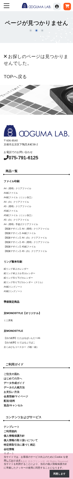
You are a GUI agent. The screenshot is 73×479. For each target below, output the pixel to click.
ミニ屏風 (8, 320)
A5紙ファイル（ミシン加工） (19, 215)
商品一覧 (12, 171)
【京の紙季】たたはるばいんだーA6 (22, 338)
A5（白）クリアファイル (16, 220)
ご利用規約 (10, 431)
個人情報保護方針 (14, 435)
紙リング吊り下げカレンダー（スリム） (24, 282)
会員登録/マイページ (16, 396)
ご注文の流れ (11, 373)
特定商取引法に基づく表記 (19, 444)
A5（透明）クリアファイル (17, 206)
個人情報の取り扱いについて (21, 440)
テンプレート (11, 426)
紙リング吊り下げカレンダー (18, 278)
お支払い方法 (11, 391)
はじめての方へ (13, 378)
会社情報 (9, 449)
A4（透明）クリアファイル (17, 188)
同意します (59, 473)
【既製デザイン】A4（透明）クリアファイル (26, 228)
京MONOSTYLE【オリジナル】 (22, 313)
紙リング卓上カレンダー (16, 269)
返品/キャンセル (13, 405)
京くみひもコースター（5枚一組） (21, 347)
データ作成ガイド (14, 382)
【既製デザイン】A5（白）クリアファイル (25, 251)
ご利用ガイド (15, 364)
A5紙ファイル (11, 211)
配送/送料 (9, 400)
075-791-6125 (23, 157)
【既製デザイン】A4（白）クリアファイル (25, 237)
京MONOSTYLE (13, 330)
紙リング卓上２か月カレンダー (19, 273)
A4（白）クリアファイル (16, 202)
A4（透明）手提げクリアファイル (21, 224)
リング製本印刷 (13, 261)
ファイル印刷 (11, 181)
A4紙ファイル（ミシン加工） (19, 197)
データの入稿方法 (14, 387)
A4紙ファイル (11, 193)
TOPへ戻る (15, 76)
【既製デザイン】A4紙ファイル (20, 233)
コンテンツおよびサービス (24, 417)
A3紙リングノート (13, 291)
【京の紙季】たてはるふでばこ (19, 342)
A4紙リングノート (13, 286)
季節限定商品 (11, 301)
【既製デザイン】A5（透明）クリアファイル (26, 242)
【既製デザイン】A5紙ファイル (20, 246)
